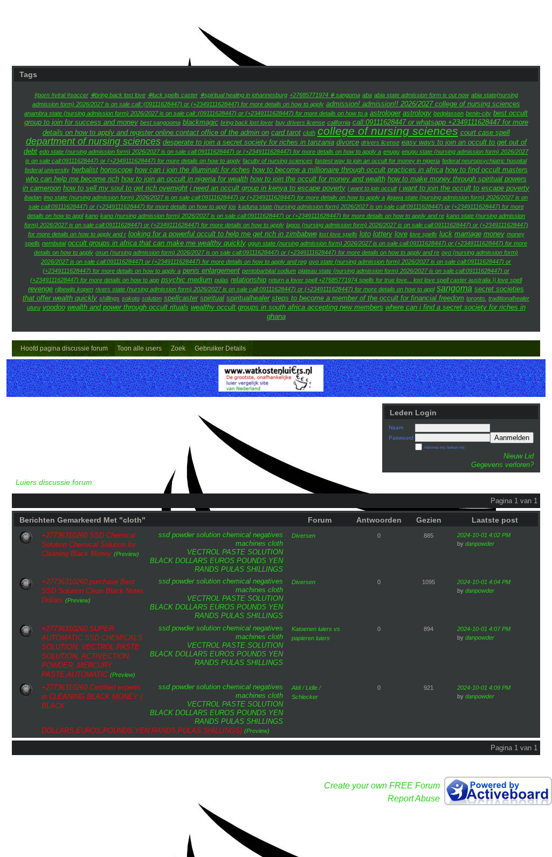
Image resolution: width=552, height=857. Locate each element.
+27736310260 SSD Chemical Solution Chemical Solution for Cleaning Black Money (89, 544)
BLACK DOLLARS (179, 561)
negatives (268, 535)
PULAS (232, 569)
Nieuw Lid (518, 456)
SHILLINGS (264, 569)
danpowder (479, 543)
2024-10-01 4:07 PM (483, 629)
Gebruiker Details (220, 348)
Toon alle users (139, 348)
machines (251, 543)
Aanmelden (511, 438)
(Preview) (126, 554)
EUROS (222, 561)
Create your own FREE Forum (382, 785)
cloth (275, 543)
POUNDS (251, 561)
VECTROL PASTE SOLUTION (235, 552)
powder (183, 535)
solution (208, 535)
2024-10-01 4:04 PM (483, 582)
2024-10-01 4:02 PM (483, 535)
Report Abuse (414, 798)
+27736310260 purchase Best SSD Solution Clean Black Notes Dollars (93, 591)
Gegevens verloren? (502, 465)
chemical (237, 535)
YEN (275, 561)
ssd (164, 535)
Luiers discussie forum (54, 482)
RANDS (207, 569)
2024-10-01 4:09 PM (483, 687)
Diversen (303, 535)
